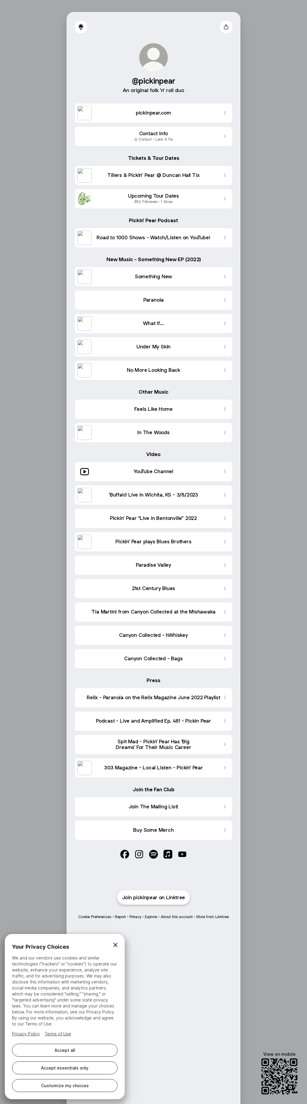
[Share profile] (226, 27)
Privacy (135, 916)
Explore (151, 916)
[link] (125, 854)
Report (120, 916)
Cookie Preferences (94, 916)
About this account (177, 916)
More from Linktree (212, 916)
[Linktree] (81, 27)
